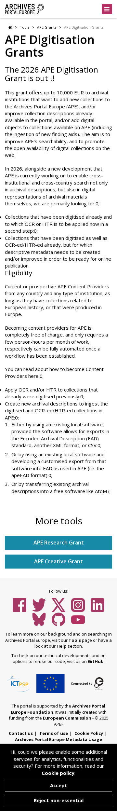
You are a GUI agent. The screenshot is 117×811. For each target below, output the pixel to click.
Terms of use (53, 733)
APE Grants (46, 27)
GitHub (96, 661)
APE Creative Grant (58, 561)
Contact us (21, 733)
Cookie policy (58, 773)
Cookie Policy (88, 733)
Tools (24, 27)
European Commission (67, 718)
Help (62, 646)
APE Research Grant (58, 542)
